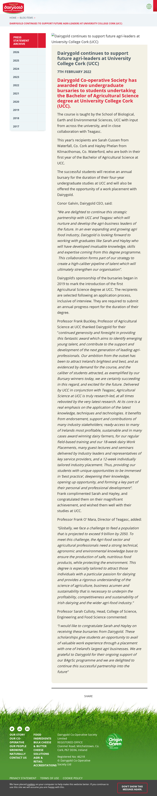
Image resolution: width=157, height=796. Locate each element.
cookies (31, 784)
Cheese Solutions (41, 752)
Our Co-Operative (17, 740)
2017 (16, 126)
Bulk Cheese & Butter (42, 744)
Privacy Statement (23, 778)
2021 (16, 93)
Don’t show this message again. (132, 788)
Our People (18, 746)
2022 (16, 85)
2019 (16, 110)
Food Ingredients (42, 736)
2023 (16, 77)
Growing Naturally (18, 752)
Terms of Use (49, 778)
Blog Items (26, 17)
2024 (16, 69)
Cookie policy (73, 778)
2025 (16, 60)
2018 (16, 118)
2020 (16, 101)
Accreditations (43, 765)
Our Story (17, 734)
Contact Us (18, 757)
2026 (16, 52)
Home (13, 17)
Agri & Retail (38, 759)
